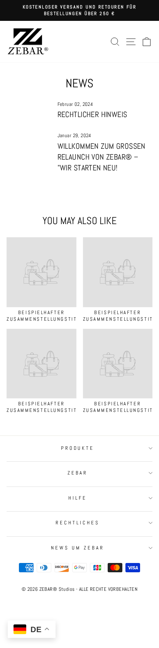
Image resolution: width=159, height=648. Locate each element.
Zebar (78, 472)
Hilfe (77, 498)
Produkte (78, 448)
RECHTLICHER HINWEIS (92, 114)
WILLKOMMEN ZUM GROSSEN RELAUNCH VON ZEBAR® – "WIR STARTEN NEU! (101, 157)
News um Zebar (77, 547)
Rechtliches (78, 522)
